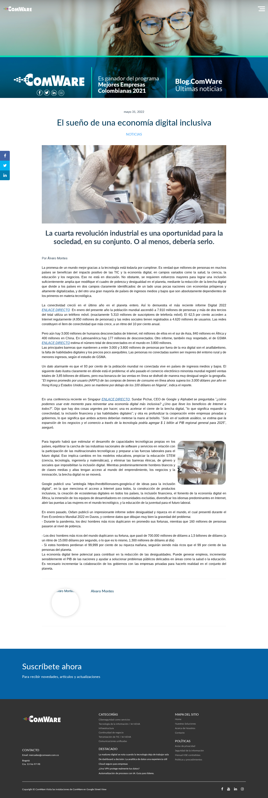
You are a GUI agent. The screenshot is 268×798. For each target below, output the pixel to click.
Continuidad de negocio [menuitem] (111, 732)
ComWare (41, 789)
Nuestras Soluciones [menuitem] (185, 724)
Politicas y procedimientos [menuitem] (188, 759)
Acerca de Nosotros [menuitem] (185, 728)
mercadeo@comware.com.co (44, 755)
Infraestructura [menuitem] (106, 728)
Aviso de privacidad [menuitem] (185, 746)
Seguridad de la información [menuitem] (189, 750)
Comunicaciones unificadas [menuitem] (113, 741)
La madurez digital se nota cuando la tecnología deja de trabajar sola (134, 754)
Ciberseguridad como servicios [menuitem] (114, 719)
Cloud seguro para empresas (113, 764)
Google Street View (96, 789)
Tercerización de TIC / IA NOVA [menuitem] (115, 737)
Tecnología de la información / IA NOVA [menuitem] (119, 724)
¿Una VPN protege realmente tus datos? (119, 768)
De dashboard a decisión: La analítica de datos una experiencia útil (133, 759)
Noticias (134, 134)
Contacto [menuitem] (180, 733)
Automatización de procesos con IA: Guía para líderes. (126, 773)
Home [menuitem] (178, 719)
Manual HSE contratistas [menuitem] (187, 755)
